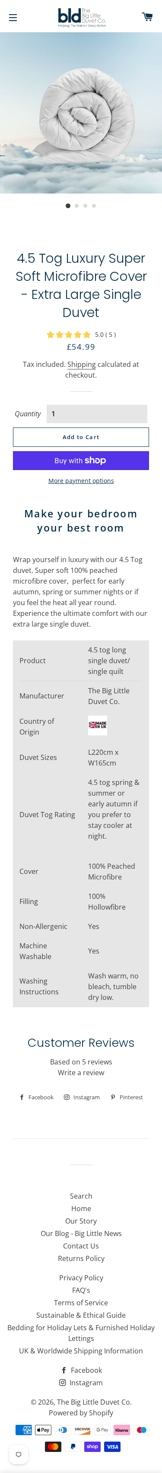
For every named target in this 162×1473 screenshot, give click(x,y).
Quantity (28, 413)
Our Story (81, 1221)
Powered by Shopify (81, 1413)
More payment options (81, 481)
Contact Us (81, 1246)
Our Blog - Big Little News (81, 1233)
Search (81, 1196)
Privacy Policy (81, 1277)
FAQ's (81, 1290)
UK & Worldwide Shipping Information (81, 1351)
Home (81, 1208)
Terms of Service (81, 1302)
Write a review (81, 1072)
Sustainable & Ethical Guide (81, 1315)
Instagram (85, 1382)
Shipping (81, 364)
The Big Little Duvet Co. (94, 1402)
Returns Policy (81, 1258)
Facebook (85, 1370)
